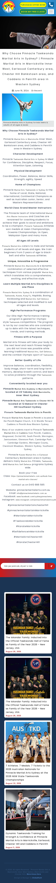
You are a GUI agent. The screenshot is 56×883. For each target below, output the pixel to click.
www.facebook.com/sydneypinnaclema (34, 497)
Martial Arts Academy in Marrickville (33, 389)
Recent (38, 90)
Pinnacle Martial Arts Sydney (16, 292)
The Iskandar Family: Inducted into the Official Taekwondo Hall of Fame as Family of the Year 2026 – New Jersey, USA (28, 643)
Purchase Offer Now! (33, 5)
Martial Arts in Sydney (34, 159)
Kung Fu (27, 296)
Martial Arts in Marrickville (26, 139)
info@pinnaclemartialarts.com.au (32, 493)
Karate (19, 296)
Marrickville (44, 392)
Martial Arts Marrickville (26, 266)
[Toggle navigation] (51, 11)
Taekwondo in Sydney (35, 190)
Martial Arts (19, 190)
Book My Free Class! (33, 11)
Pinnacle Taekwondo (33, 226)
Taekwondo (18, 159)
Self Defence (43, 299)
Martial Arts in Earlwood (37, 455)
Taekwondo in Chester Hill (38, 401)
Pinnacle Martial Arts (11, 246)
